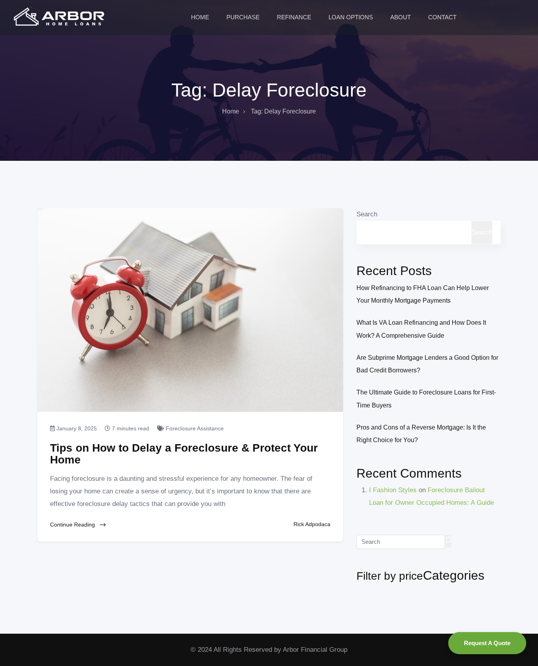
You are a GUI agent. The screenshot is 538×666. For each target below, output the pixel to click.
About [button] (401, 17)
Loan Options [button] (351, 17)
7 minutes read (129, 428)
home (230, 111)
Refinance (295, 17)
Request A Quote (487, 643)
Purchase (243, 17)
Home (201, 17)
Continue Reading (73, 524)
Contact (443, 17)
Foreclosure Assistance (194, 428)
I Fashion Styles (393, 490)
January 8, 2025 (76, 428)
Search (366, 214)
